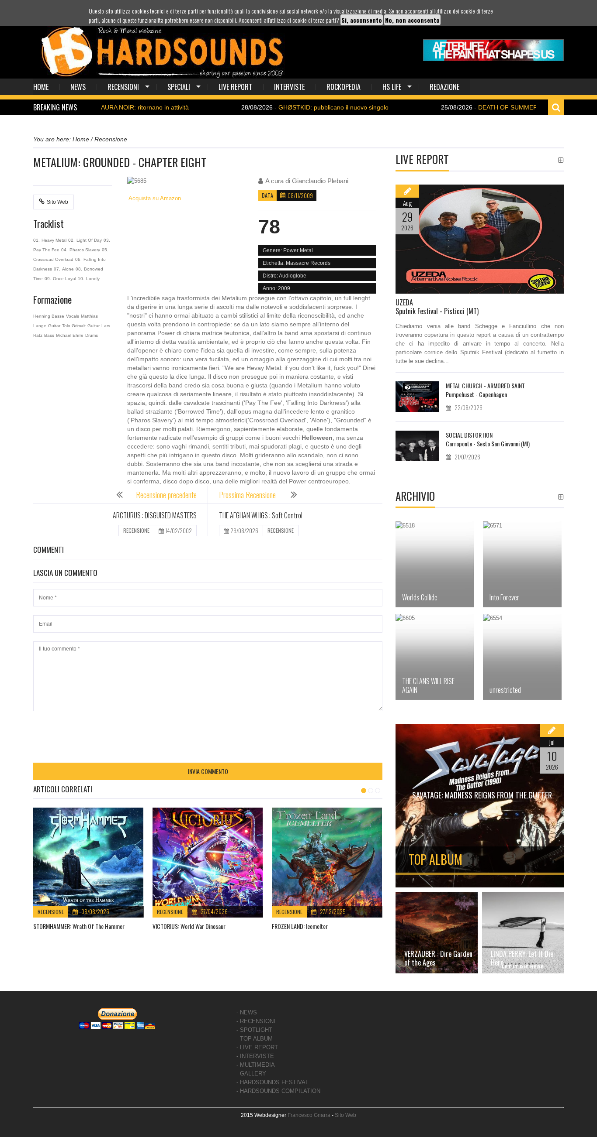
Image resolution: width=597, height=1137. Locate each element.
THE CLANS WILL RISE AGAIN (428, 685)
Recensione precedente (166, 494)
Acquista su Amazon (154, 198)
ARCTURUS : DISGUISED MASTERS (155, 515)
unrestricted (505, 690)
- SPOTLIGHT (254, 1030)
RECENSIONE (136, 530)
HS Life (391, 87)
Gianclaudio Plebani (320, 181)
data (267, 195)
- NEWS (246, 1012)
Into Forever (504, 597)
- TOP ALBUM (254, 1038)
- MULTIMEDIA (255, 1065)
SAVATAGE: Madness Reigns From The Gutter (482, 795)
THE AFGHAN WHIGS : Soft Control (260, 515)
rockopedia (343, 87)
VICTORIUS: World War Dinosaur (189, 926)
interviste (289, 87)
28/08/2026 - (279, 107)
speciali (178, 87)
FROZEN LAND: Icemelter (300, 926)
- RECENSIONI (255, 1021)
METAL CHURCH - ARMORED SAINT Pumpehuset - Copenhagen (485, 390)
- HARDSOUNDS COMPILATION (278, 1091)
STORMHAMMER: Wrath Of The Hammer (79, 926)
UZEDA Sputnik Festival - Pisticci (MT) (437, 306)
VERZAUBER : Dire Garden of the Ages (438, 958)
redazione (444, 87)
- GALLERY (251, 1073)
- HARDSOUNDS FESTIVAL (272, 1082)
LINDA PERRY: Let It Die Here (522, 958)
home (41, 87)
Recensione (51, 911)
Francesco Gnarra (309, 1115)
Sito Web (57, 202)
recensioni (123, 87)
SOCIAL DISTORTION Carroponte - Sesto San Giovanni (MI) (488, 439)
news (78, 87)
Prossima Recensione (248, 494)
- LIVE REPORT (257, 1047)
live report (235, 87)
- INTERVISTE (255, 1056)
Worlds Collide (419, 597)
